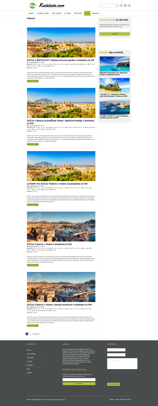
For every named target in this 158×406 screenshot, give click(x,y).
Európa (53, 129)
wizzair (46, 129)
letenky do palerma (42, 64)
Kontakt (96, 13)
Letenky (67, 13)
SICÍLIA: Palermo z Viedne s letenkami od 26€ (49, 244)
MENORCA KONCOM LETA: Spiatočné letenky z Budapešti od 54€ (113, 74)
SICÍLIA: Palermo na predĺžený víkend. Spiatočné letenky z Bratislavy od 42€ (60, 122)
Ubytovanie (56, 13)
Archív (129, 399)
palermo (70, 64)
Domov (31, 13)
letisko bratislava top (76, 127)
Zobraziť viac (32, 81)
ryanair (85, 64)
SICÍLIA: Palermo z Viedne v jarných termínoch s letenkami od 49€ (59, 304)
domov (111, 399)
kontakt (123, 399)
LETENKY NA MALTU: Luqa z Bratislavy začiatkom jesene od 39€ (114, 117)
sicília (77, 64)
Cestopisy (78, 13)
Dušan (34, 68)
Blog (87, 13)
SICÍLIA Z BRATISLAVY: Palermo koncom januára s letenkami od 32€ (60, 60)
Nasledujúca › (36, 334)
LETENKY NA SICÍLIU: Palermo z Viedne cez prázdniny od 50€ (57, 184)
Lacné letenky (43, 13)
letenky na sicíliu (58, 64)
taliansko (44, 66)
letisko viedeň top (59, 188)
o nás (117, 399)
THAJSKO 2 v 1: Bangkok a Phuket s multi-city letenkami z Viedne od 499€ (113, 95)
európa (52, 66)
